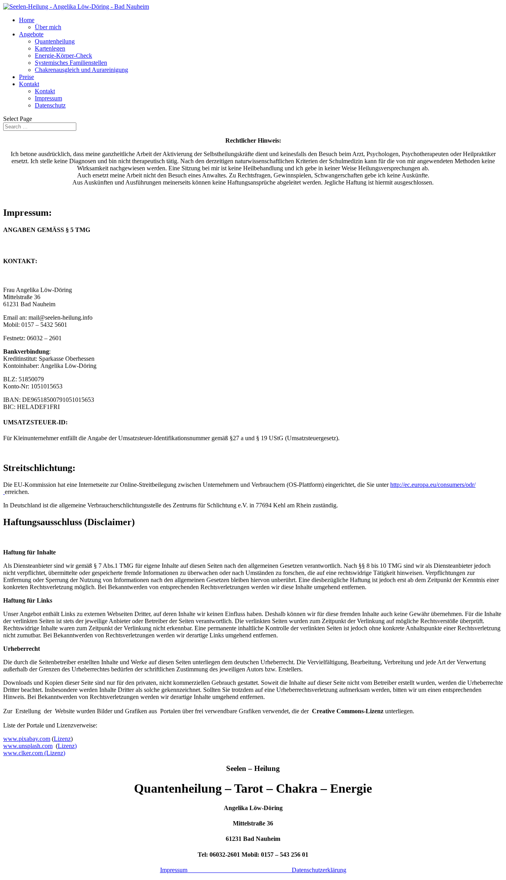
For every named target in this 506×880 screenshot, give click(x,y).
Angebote (31, 34)
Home (26, 20)
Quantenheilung (55, 41)
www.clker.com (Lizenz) (34, 753)
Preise (26, 76)
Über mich (48, 27)
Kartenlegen (50, 48)
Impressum (48, 98)
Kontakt (29, 84)
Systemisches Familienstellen (71, 62)
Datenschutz (50, 105)
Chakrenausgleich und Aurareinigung (81, 69)
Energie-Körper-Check (63, 55)
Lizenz (62, 738)
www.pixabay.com (26, 738)
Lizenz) (67, 745)
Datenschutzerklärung (266, 870)
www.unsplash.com (28, 745)
